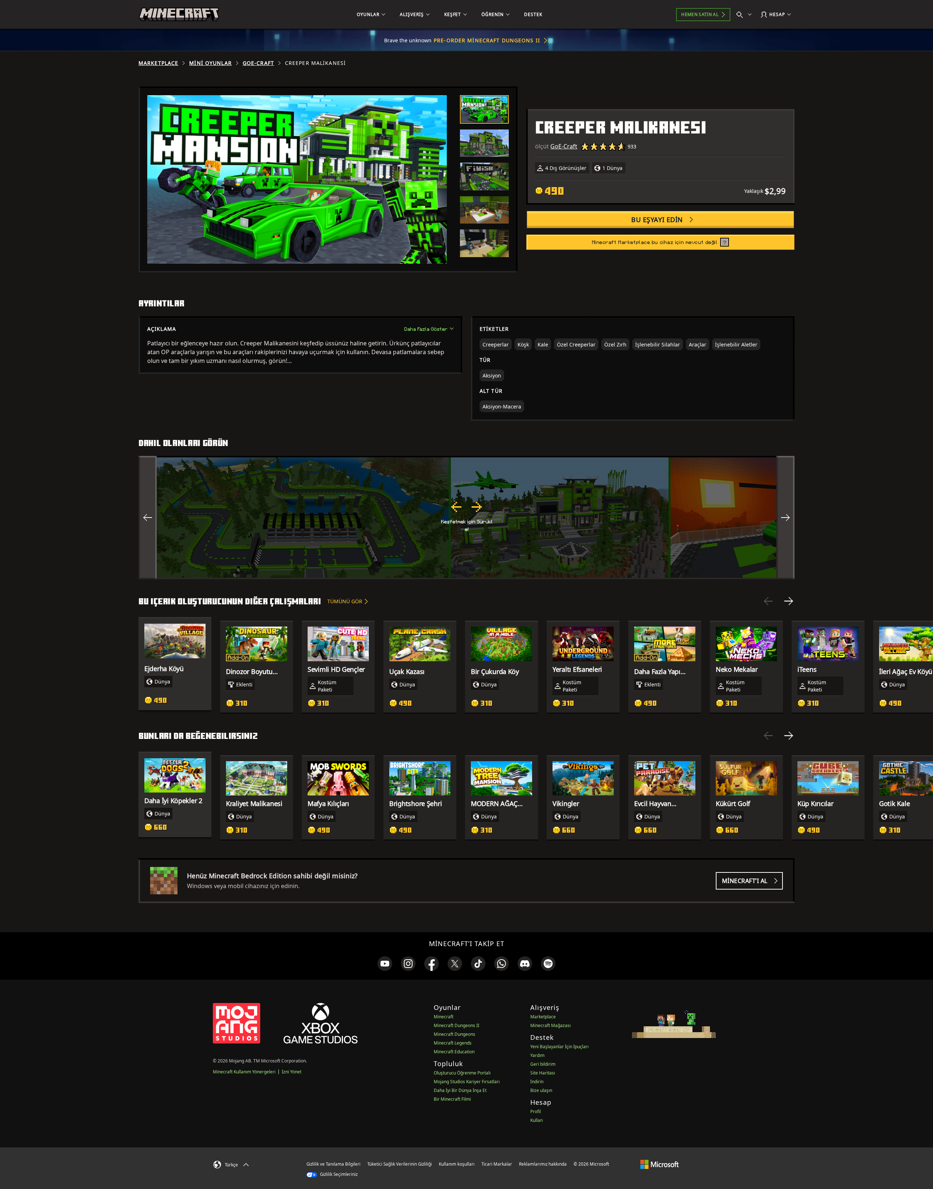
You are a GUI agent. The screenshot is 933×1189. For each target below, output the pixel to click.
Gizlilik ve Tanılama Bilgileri (333, 1164)
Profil (535, 1111)
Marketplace (158, 63)
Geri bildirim (542, 1064)
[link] (385, 963)
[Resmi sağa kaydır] (785, 517)
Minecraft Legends (453, 1043)
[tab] (484, 109)
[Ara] (745, 15)
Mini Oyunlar (210, 63)
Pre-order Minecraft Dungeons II (487, 40)
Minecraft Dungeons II (456, 1025)
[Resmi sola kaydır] (147, 517)
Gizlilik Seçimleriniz (338, 1174)
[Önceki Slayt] (768, 601)
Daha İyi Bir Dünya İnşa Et (460, 1090)
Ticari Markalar (496, 1164)
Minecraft (443, 1017)
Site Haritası (542, 1073)
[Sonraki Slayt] (788, 601)
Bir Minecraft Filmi (452, 1099)
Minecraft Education (454, 1052)
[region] (466, 517)
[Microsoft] (659, 1164)
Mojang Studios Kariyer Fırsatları (467, 1081)
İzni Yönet (291, 1071)
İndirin (536, 1081)
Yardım (537, 1055)
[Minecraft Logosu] (178, 15)
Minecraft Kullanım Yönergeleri (244, 1071)
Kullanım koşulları (457, 1164)
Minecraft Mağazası (550, 1025)
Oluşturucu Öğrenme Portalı (462, 1073)
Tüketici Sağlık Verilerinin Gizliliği (399, 1164)
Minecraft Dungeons (454, 1034)
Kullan (536, 1120)
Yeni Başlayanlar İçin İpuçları (559, 1046)
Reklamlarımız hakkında (543, 1164)
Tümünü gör (344, 601)
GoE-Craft (258, 63)
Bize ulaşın (541, 1090)
